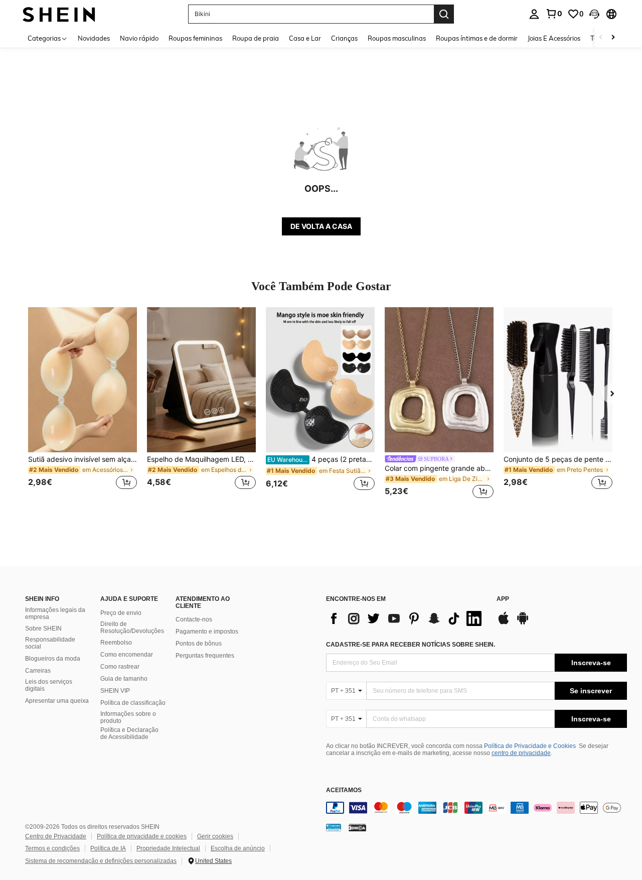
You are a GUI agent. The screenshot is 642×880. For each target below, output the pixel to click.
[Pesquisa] (444, 14)
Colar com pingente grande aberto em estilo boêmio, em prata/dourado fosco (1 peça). (439, 468)
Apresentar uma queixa (57, 700)
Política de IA (108, 848)
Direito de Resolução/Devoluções (132, 627)
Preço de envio (120, 612)
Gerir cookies (215, 836)
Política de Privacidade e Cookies (530, 745)
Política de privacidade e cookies (142, 836)
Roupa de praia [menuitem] (255, 38)
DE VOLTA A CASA (321, 226)
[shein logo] (59, 14)
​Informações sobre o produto (128, 717)
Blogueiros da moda (52, 658)
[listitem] (82, 404)
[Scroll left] (600, 38)
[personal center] (534, 14)
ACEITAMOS (344, 790)
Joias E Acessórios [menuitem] (554, 38)
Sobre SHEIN (43, 628)
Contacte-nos (194, 619)
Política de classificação (133, 702)
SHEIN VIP (115, 690)
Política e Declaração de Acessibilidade (129, 733)
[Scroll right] (612, 38)
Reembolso (116, 642)
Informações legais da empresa (55, 613)
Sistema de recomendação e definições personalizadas (101, 860)
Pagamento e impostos (207, 631)
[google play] (523, 622)
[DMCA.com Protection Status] (357, 826)
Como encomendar (126, 654)
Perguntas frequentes (205, 655)
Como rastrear (119, 666)
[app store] (504, 622)
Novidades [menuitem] (94, 38)
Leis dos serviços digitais (48, 685)
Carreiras (38, 670)
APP (503, 599)
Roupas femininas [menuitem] (195, 38)
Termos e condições (52, 848)
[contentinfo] (476, 808)
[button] (594, 14)
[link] (553, 14)
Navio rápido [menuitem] (139, 38)
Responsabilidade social (50, 643)
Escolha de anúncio (238, 848)
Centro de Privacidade (55, 836)
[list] (406, 618)
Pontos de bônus (199, 643)
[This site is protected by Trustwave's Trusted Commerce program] (333, 826)
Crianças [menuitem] (344, 38)
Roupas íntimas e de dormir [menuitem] (477, 38)
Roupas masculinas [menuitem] (397, 38)
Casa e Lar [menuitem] (305, 38)
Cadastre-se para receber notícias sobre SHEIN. (410, 644)
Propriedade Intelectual (168, 848)
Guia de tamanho (123, 678)
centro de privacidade (521, 753)
